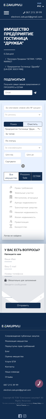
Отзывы (9, 377)
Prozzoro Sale (25, 176)
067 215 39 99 (34, 12)
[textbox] (22, 114)
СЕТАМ (37, 176)
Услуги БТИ (10, 361)
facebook (20, 416)
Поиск (13, 124)
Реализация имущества (16, 341)
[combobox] (23, 114)
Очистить (32, 124)
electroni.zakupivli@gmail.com (26, 16)
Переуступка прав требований (19, 346)
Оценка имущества (14, 356)
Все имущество (11, 176)
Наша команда (12, 372)
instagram (24, 416)
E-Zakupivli (9, 54)
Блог (7, 351)
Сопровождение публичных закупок (22, 336)
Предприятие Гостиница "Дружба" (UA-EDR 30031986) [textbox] (22, 129)
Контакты (9, 366)
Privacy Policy (37, 403)
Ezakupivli (13, 5)
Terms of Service (21, 405)
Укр (39, 3)
